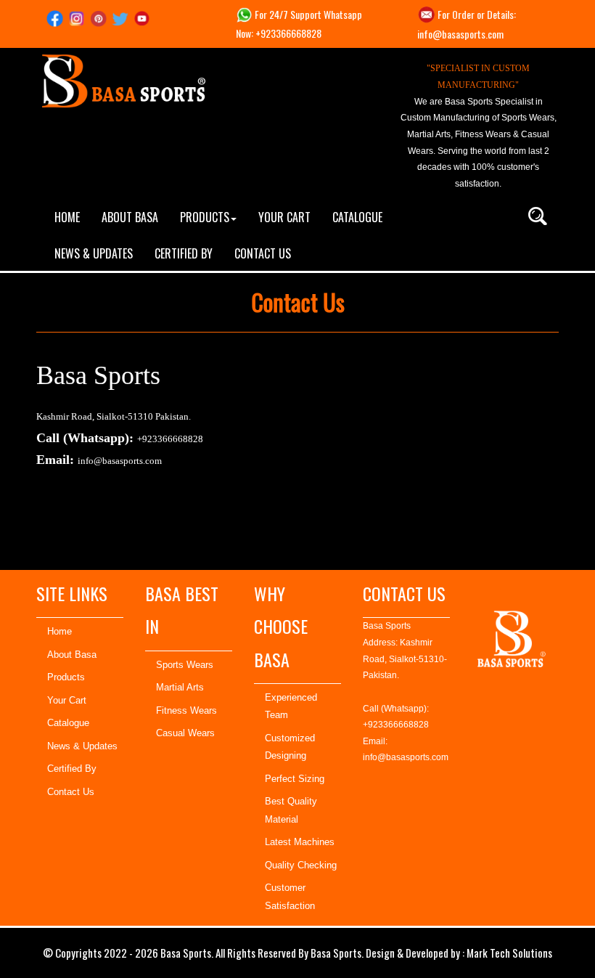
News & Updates (82, 746)
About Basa (72, 654)
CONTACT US (262, 253)
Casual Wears (185, 733)
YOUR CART (284, 217)
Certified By (72, 768)
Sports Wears (184, 664)
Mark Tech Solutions (509, 953)
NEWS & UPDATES (93, 253)
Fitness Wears (186, 710)
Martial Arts (180, 687)
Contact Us (70, 791)
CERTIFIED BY (184, 253)
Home (59, 631)
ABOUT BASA (130, 217)
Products (66, 677)
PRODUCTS (204, 217)
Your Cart (66, 700)
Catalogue (68, 722)
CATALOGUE (357, 217)
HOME (67, 217)
